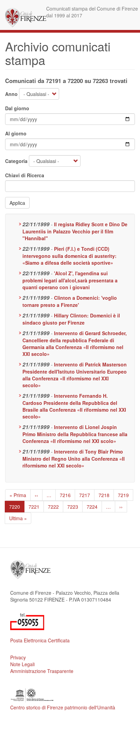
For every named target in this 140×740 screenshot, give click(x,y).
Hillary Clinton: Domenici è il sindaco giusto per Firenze (71, 319)
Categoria (16, 161)
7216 (65, 495)
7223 (72, 506)
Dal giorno (17, 108)
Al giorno (16, 133)
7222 (53, 506)
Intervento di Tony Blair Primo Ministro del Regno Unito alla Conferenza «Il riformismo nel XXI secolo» (73, 458)
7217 (84, 495)
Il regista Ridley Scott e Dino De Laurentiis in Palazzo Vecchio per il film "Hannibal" (74, 231)
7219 (123, 495)
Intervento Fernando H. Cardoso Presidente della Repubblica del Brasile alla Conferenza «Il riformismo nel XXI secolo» (74, 406)
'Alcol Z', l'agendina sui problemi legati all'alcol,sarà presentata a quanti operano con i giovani (70, 280)
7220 (16, 507)
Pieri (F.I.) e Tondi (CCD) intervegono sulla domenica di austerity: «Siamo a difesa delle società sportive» (69, 255)
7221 (34, 506)
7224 (92, 506)
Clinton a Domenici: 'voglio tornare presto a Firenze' (69, 301)
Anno (11, 94)
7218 (104, 495)
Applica (17, 202)
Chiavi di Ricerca (24, 175)
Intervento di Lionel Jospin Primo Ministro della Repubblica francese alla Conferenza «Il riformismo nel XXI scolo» (74, 434)
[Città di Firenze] (25, 17)
